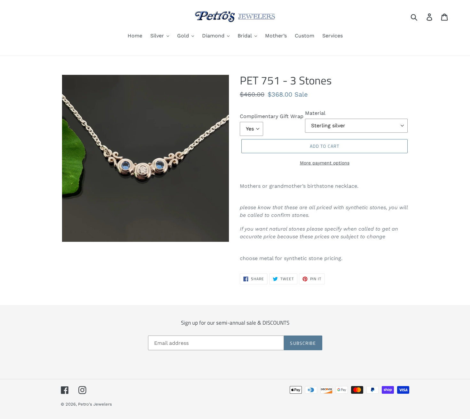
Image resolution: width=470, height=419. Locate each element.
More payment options (324, 162)
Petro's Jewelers (95, 404)
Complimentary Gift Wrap (271, 116)
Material (315, 113)
